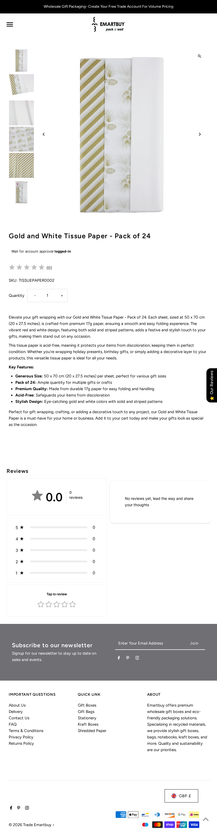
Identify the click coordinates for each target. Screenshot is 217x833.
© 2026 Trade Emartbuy (30, 824)
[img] (27, 268)
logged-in (63, 251)
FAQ (13, 724)
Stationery (87, 718)
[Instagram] (137, 659)
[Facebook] (119, 659)
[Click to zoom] (200, 56)
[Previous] (44, 134)
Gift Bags (86, 711)
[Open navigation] (46, 24)
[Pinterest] (127, 659)
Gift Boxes (87, 705)
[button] (56, 527)
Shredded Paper (92, 730)
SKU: (13, 280)
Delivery (16, 711)
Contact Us (19, 718)
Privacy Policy (21, 737)
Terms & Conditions (26, 730)
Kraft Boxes (88, 724)
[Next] (200, 134)
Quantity (16, 295)
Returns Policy (21, 743)
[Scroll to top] (206, 819)
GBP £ (185, 796)
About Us (17, 705)
